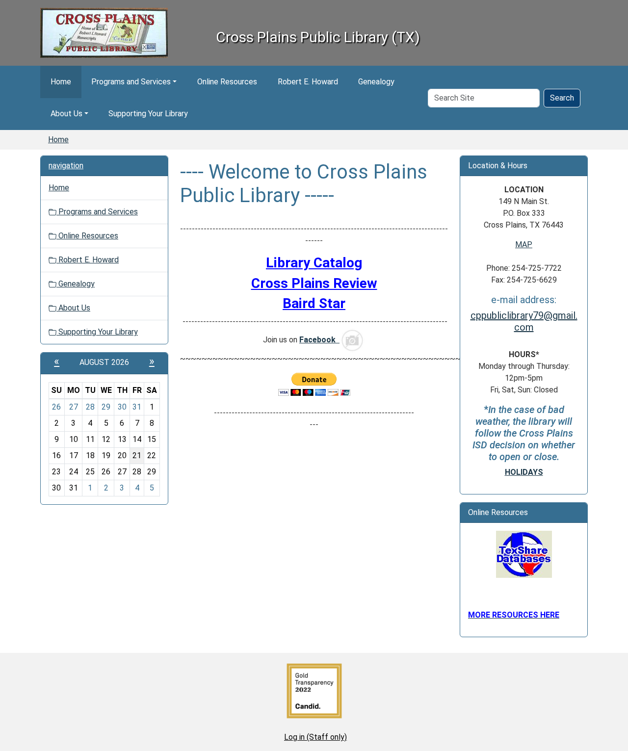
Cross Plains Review (314, 283)
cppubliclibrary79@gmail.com (524, 321)
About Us (66, 113)
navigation (66, 165)
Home (61, 81)
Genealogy (376, 81)
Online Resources (227, 81)
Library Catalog (314, 263)
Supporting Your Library (148, 113)
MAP (523, 244)
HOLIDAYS (524, 472)
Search (562, 98)
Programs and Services (131, 81)
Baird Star (314, 303)
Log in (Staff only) (315, 737)
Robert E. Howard (308, 81)
